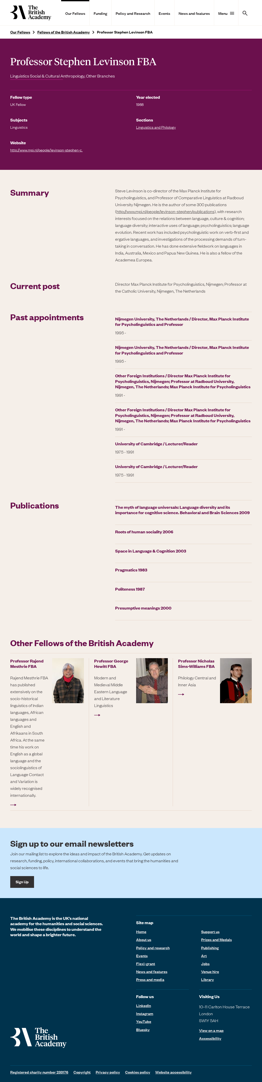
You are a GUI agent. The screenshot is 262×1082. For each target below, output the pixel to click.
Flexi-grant (145, 963)
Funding (100, 13)
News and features (194, 13)
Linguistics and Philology (156, 127)
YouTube (143, 1021)
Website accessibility (173, 1072)
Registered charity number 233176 (39, 1072)
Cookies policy (137, 1072)
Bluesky (143, 1029)
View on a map (211, 1030)
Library (207, 979)
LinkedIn (143, 1005)
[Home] (30, 12)
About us (143, 939)
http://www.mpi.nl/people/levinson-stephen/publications (165, 211)
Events (164, 13)
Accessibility (210, 1038)
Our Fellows (75, 13)
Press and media (150, 979)
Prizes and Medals (216, 939)
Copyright (82, 1072)
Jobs (205, 963)
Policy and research (153, 947)
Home (141, 931)
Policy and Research (133, 13)
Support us (210, 931)
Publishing (210, 947)
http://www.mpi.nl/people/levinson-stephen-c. (46, 149)
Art (204, 955)
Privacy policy (108, 1072)
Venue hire (210, 971)
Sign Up (22, 881)
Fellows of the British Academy (63, 32)
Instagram (144, 1013)
